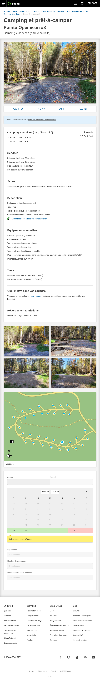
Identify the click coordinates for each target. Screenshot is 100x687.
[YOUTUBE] (77, 657)
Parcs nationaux (10, 621)
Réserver (92, 3)
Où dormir (7, 616)
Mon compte (32, 630)
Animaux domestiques (82, 616)
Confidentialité (78, 625)
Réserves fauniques (11, 625)
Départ (53, 477)
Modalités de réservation (82, 621)
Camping (36, 11)
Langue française (80, 640)
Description (18, 109)
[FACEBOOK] (60, 657)
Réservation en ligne (21, 11)
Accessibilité (78, 635)
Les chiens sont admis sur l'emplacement (29, 219)
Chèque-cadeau (33, 616)
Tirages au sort (56, 621)
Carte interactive (33, 625)
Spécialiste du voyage (58, 635)
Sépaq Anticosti (10, 638)
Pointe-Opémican (74, 11)
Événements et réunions (59, 625)
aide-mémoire (37, 296)
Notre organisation (11, 643)
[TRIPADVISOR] (85, 657)
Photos (41, 109)
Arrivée (10, 477)
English (53, 671)
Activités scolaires (57, 630)
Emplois (30, 640)
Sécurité (76, 611)
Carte (61, 109)
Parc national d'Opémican (53, 11)
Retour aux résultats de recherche (42, 120)
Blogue (52, 611)
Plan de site (42, 671)
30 (13, 530)
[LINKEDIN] (93, 657)
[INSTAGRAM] (68, 657)
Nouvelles (53, 616)
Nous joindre (31, 635)
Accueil (7, 11)
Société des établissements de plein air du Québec (14, 4)
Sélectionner (14, 554)
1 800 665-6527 (12, 657)
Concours (53, 640)
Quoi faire (7, 611)
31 (26, 530)
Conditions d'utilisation (81, 630)
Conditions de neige (34, 621)
